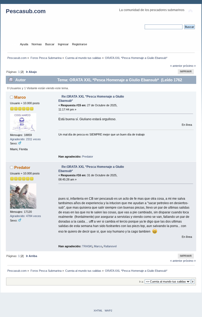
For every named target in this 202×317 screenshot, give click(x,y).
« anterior (176, 65)
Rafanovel (110, 246)
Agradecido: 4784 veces (25, 216)
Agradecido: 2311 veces (25, 139)
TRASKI (87, 246)
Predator (87, 156)
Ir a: (141, 281)
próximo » (189, 65)
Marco (20, 97)
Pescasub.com (26, 11)
